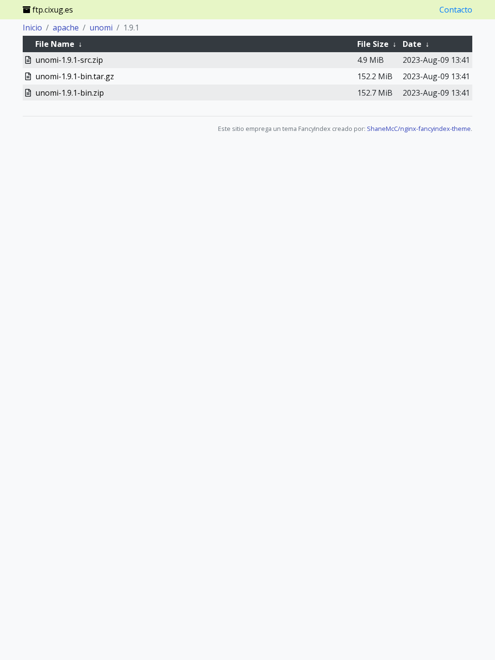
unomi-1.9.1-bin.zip (69, 92)
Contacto (455, 9)
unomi (101, 27)
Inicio (32, 27)
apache (66, 27)
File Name (54, 44)
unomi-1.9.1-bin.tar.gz (74, 76)
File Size (373, 44)
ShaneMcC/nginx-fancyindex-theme (419, 128)
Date (412, 44)
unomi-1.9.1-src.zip (69, 60)
